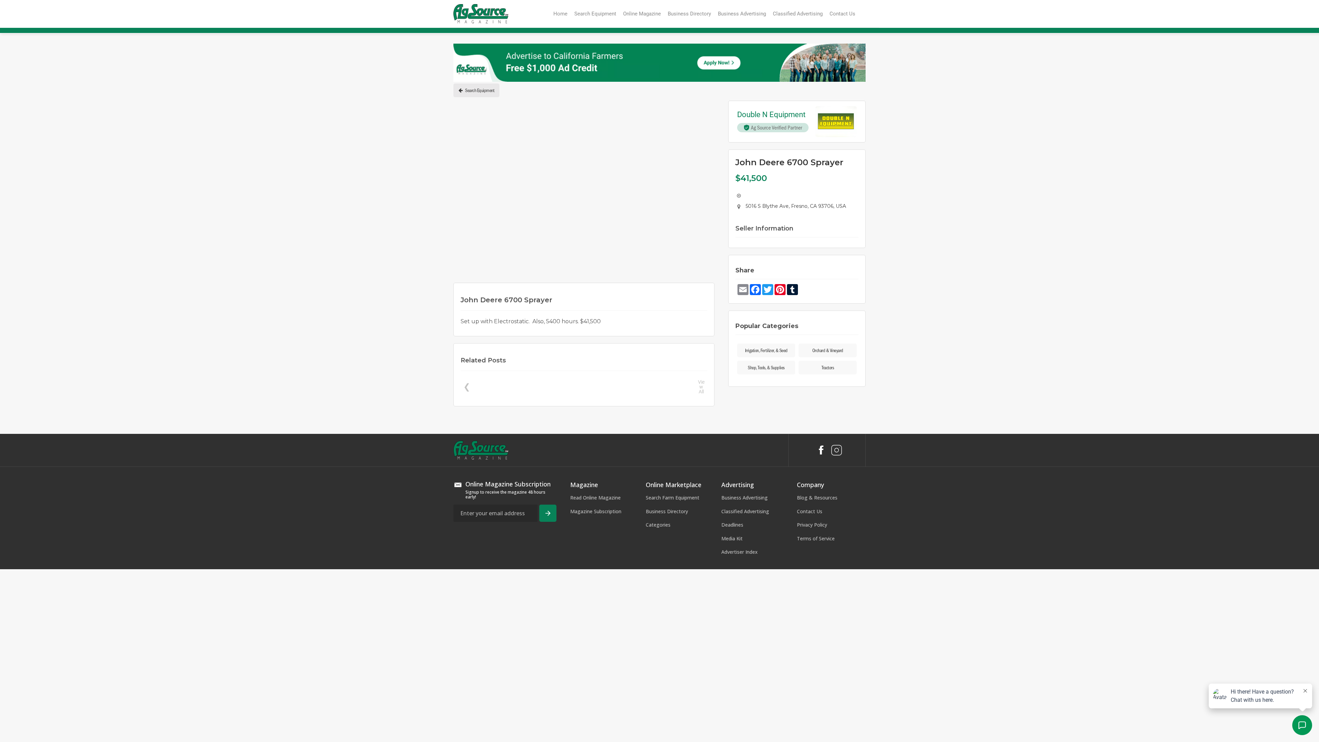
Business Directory (667, 639)
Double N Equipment (771, 115)
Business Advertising (744, 625)
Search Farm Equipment (672, 625)
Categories (658, 653)
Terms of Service (816, 666)
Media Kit (732, 666)
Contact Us (809, 639)
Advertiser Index (739, 680)
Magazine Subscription (595, 639)
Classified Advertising (745, 639)
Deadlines (732, 653)
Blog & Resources (817, 625)
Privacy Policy (812, 653)
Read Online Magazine (595, 625)
